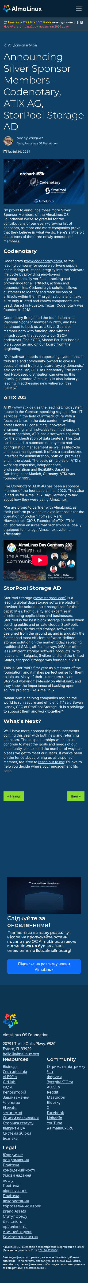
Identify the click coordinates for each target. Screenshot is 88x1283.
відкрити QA (14, 1128)
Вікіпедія (11, 1066)
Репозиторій (14, 1092)
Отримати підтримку (66, 1066)
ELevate (9, 1107)
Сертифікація (15, 1071)
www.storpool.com (49, 598)
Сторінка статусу (18, 1123)
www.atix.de (23, 407)
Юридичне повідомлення (16, 1157)
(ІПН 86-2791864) (48, 1250)
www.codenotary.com (43, 261)
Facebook (55, 1112)
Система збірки (17, 1133)
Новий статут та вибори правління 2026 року (36, 26)
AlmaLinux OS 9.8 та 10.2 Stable (29, 22)
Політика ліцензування (15, 1188)
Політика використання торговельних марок (22, 1201)
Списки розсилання (21, 1117)
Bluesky (54, 1102)
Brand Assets (14, 1211)
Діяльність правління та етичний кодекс (17, 1226)
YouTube (54, 1123)
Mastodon (56, 1097)
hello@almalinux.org (21, 1053)
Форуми (54, 1076)
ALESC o (10, 1076)
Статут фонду (15, 1216)
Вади (7, 1087)
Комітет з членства (20, 1236)
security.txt (12, 1112)
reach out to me (51, 762)
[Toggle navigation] (79, 8)
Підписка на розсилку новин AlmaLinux (44, 966)
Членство (11, 1102)
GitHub (9, 1081)
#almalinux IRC (60, 1128)
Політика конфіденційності (19, 1167)
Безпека (10, 1138)
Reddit (52, 1092)
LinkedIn (54, 1117)
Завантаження (16, 1097)
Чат (50, 1071)
